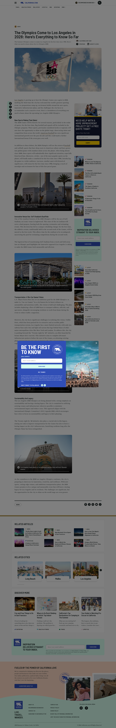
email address (25, 356)
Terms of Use (35, 380)
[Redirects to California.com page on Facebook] (45, 385)
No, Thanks (41, 372)
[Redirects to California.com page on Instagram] (42, 385)
